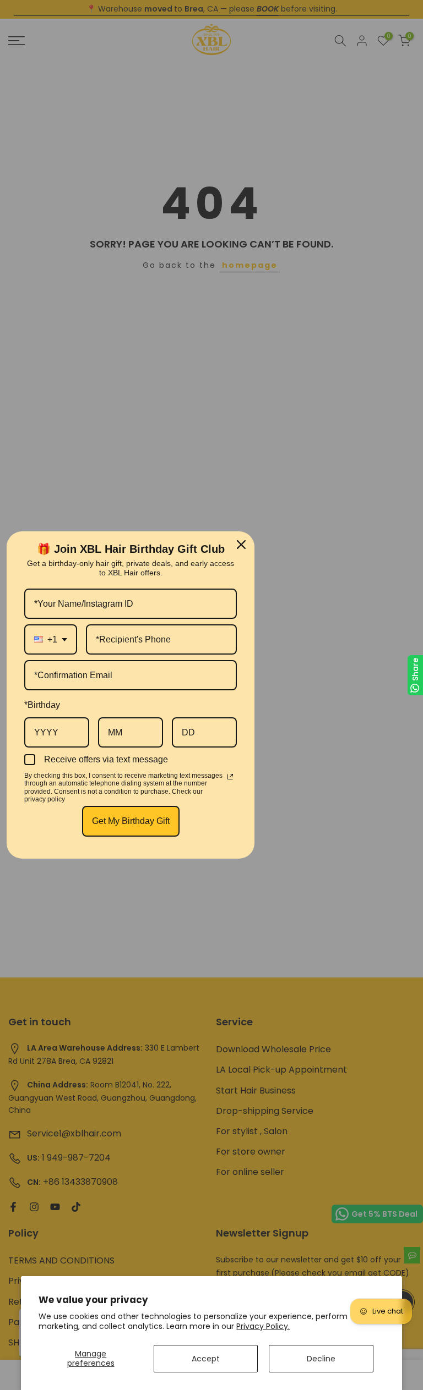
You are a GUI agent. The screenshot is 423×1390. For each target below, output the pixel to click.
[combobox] (50, 639)
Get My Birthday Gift (131, 821)
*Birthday (42, 705)
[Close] (241, 544)
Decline (321, 1358)
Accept (206, 1358)
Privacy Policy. (263, 1326)
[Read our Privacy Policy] (230, 776)
